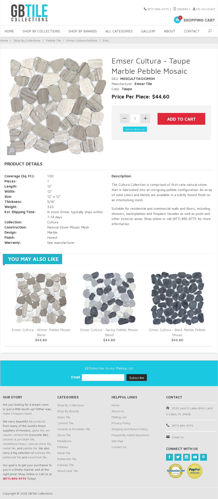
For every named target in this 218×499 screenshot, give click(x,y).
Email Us (178, 437)
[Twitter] (178, 457)
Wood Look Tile (67, 471)
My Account (205, 9)
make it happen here (17, 413)
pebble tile (30, 448)
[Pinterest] (203, 457)
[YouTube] (195, 457)
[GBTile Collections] (36, 12)
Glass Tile (63, 417)
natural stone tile (39, 443)
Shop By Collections (41, 31)
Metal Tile (63, 453)
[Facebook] (169, 457)
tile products (37, 421)
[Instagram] (186, 457)
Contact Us (119, 447)
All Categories (119, 31)
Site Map (117, 441)
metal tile (9, 448)
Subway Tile (65, 465)
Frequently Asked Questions (130, 435)
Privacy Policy (121, 423)
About (169, 31)
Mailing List (119, 417)
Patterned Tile (66, 459)
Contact (192, 31)
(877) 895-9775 (158, 9)
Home (9, 31)
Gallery (148, 31)
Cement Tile (65, 423)
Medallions (64, 441)
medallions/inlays (14, 443)
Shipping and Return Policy (130, 429)
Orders (182, 9)
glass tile (38, 430)
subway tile (42, 452)
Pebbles (62, 447)
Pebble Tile (53, 40)
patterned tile (12, 457)
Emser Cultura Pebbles (81, 40)
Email (76, 377)
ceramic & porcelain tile (18, 439)
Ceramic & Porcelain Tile (73, 429)
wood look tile (37, 457)
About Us (118, 411)
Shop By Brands (83, 31)
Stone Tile (64, 435)
